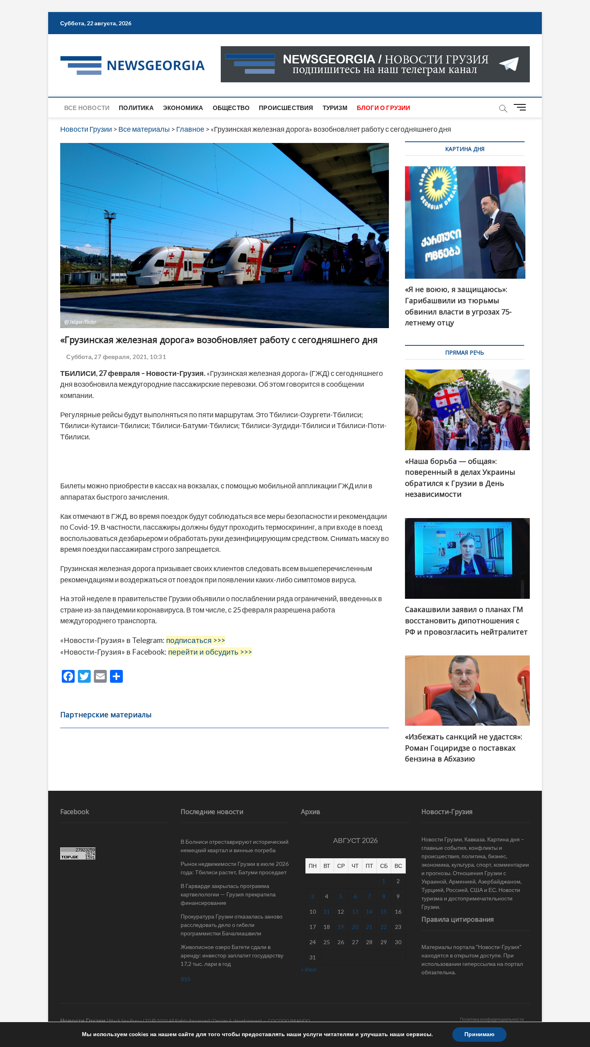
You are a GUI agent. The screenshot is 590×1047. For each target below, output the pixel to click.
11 (326, 911)
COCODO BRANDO (289, 1021)
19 (341, 926)
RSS (186, 979)
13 (355, 911)
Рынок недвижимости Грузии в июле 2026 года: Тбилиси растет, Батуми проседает (235, 868)
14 (369, 911)
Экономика (183, 107)
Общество (231, 107)
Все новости (87, 107)
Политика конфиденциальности (492, 1019)
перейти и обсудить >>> (210, 651)
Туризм (335, 107)
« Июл (308, 969)
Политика (136, 107)
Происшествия (286, 107)
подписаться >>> (195, 640)
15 (383, 911)
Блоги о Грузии (384, 107)
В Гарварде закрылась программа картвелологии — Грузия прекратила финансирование (228, 894)
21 (369, 926)
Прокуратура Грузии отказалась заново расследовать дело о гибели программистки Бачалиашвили (232, 925)
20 (355, 926)
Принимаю (479, 1034)
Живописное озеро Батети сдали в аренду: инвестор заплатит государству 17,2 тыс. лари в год (232, 955)
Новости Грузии (83, 1020)
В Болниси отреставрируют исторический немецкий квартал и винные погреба (235, 845)
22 (383, 926)
